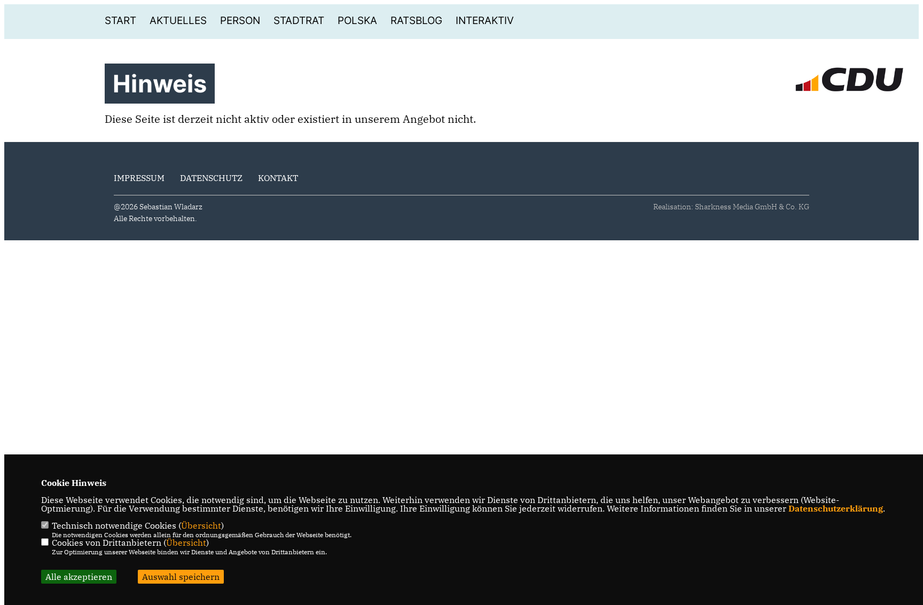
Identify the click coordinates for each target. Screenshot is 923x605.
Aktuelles (178, 20)
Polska (357, 20)
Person (240, 20)
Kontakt (278, 177)
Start (120, 20)
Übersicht (201, 525)
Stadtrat (298, 20)
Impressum (139, 177)
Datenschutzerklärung (835, 508)
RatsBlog (416, 20)
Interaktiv (485, 20)
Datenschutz (211, 177)
